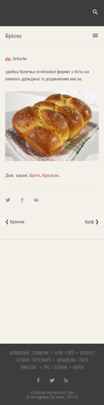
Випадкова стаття (72, 360)
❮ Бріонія (14, 221)
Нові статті (64, 353)
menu (95, 35)
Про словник (55, 367)
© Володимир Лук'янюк (45, 397)
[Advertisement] (52, 292)
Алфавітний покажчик (29, 353)
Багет (34, 175)
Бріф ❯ (92, 221)
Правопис (28, 367)
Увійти (78, 367)
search (95, 12)
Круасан (50, 175)
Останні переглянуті (33, 360)
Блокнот (87, 353)
